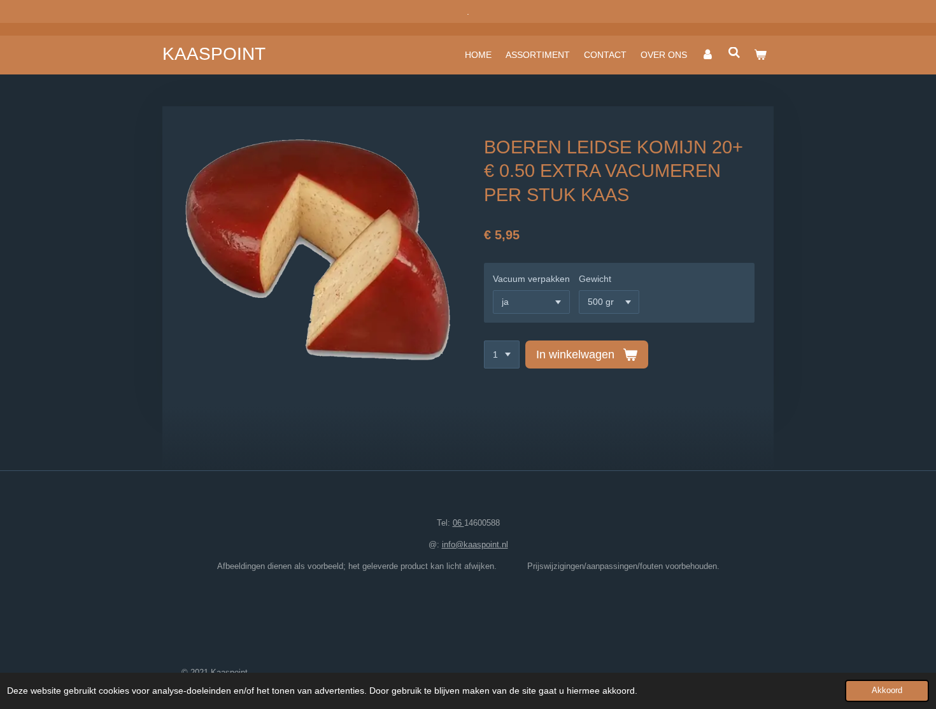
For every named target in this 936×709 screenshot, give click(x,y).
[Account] (707, 54)
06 (458, 523)
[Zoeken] (734, 52)
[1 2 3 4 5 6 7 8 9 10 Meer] (502, 354)
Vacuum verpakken (531, 279)
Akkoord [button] (887, 690)
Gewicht (595, 279)
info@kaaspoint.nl (475, 544)
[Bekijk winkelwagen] (760, 54)
